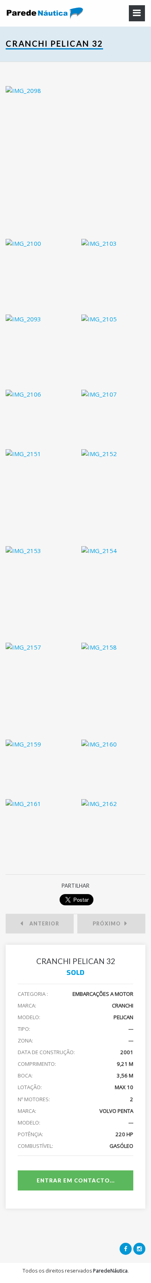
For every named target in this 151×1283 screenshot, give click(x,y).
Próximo (108, 924)
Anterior (42, 924)
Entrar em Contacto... (76, 1180)
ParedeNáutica (110, 1270)
